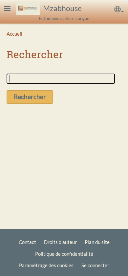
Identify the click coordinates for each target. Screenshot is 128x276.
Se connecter (95, 265)
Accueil (14, 34)
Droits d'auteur (60, 242)
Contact (27, 242)
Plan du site (97, 242)
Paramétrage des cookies (46, 265)
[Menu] (11, 9)
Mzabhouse (62, 8)
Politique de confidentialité (64, 254)
